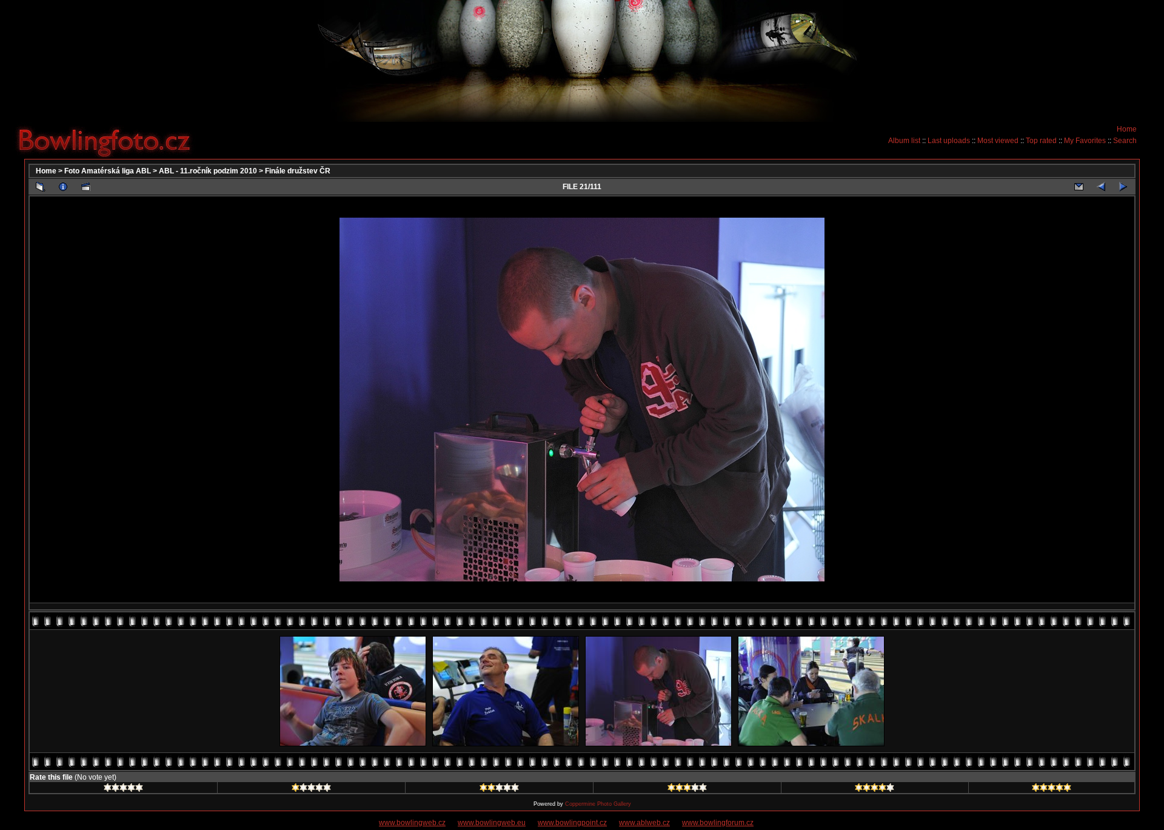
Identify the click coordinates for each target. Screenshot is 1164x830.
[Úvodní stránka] (109, 140)
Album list (904, 140)
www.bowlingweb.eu (492, 822)
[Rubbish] (123, 789)
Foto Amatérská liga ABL (107, 171)
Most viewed (997, 140)
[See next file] (1123, 186)
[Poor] (311, 789)
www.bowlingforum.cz (718, 822)
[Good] (687, 789)
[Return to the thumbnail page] (41, 186)
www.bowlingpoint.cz (572, 822)
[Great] (1051, 789)
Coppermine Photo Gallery (598, 804)
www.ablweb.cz (644, 822)
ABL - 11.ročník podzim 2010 (208, 171)
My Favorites (1085, 140)
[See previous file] (1101, 186)
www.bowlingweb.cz (412, 822)
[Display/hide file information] (63, 186)
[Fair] (499, 789)
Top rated (1041, 140)
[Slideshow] (85, 186)
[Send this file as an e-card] (1078, 186)
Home (1127, 129)
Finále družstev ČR (297, 171)
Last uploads (949, 140)
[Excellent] (874, 789)
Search (1125, 140)
